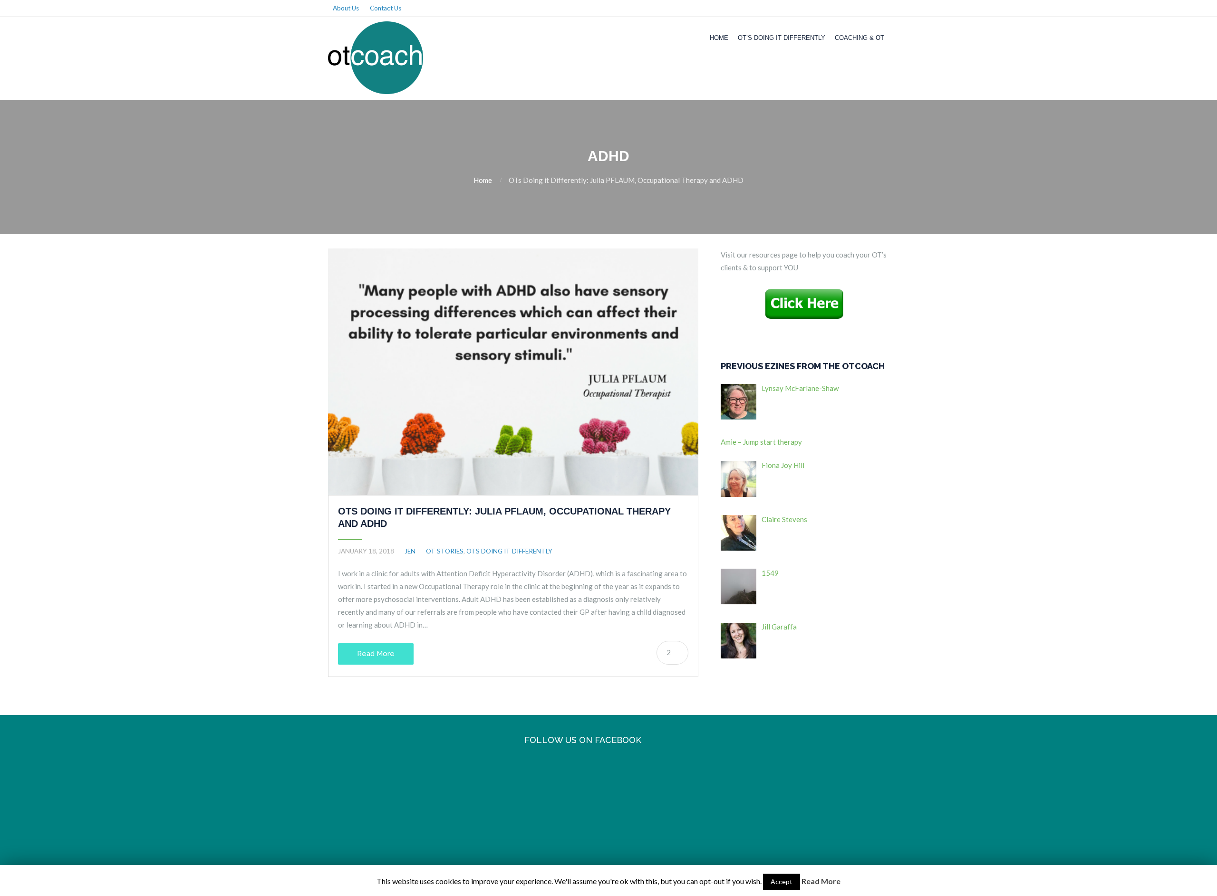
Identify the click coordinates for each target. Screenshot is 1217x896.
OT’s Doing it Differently (781, 37)
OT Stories (445, 551)
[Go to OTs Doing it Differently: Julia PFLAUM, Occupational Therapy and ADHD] (513, 371)
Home (719, 37)
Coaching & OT (859, 37)
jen (410, 551)
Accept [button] (781, 881)
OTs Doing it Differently (509, 551)
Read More (376, 653)
